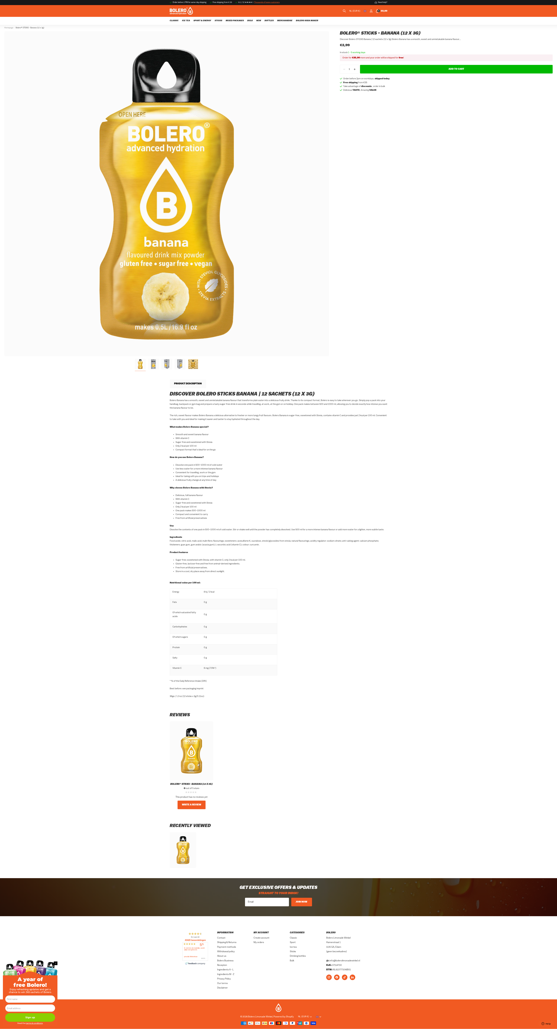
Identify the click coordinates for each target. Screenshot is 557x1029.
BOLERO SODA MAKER (307, 21)
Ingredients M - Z (225, 974)
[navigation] (140, 364)
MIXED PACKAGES (235, 21)
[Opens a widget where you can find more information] (546, 1024)
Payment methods (226, 947)
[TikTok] (344, 977)
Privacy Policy (224, 979)
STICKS (218, 21)
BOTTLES (269, 21)
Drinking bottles (298, 956)
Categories (297, 933)
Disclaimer (222, 988)
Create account (261, 938)
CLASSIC (174, 21)
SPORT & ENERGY (202, 21)
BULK (250, 21)
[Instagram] (329, 977)
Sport (293, 942)
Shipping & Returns (226, 942)
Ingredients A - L (225, 970)
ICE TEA (186, 21)
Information (225, 933)
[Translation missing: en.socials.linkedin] (352, 977)
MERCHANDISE (284, 21)
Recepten (222, 965)
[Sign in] (371, 11)
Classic (293, 938)
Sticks (293, 951)
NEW (258, 21)
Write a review (191, 805)
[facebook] (337, 977)
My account (261, 933)
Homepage (8, 28)
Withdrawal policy (226, 951)
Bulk (292, 961)
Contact (221, 938)
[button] (354, 69)
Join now (302, 902)
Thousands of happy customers (267, 2)
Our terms (222, 983)
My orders (259, 942)
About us (221, 956)
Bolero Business (225, 961)
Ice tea (293, 947)
